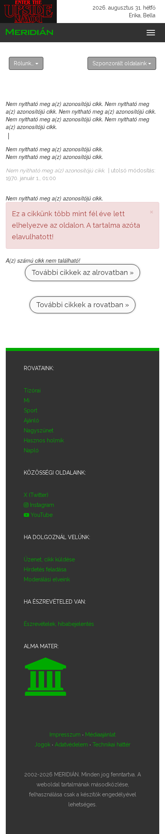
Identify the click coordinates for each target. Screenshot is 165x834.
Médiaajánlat (100, 734)
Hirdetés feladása (45, 569)
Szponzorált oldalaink (120, 63)
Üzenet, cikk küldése (49, 559)
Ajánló (31, 420)
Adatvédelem (71, 744)
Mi (27, 400)
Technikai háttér (111, 744)
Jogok (42, 744)
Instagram (41, 505)
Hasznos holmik (44, 440)
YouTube (41, 515)
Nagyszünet (38, 430)
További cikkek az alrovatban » (82, 272)
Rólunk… (24, 63)
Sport (30, 410)
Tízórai (32, 390)
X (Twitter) (36, 495)
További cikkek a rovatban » (82, 305)
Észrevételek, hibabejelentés (59, 624)
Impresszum (65, 734)
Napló (31, 450)
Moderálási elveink (47, 579)
